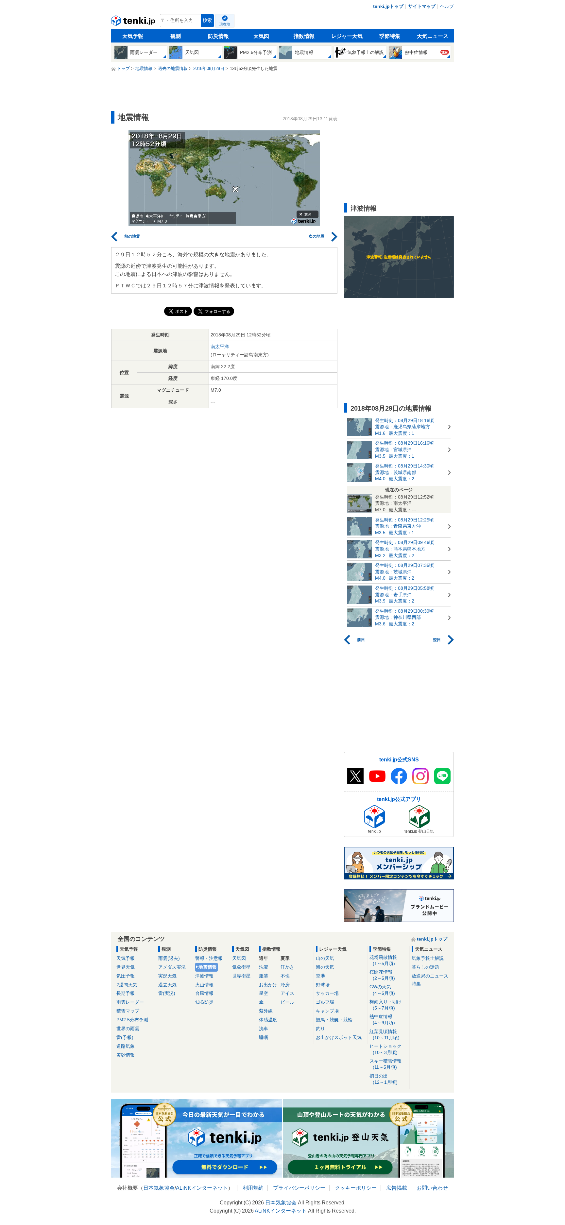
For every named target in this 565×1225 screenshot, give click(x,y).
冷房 (285, 984)
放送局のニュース (430, 975)
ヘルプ (447, 6)
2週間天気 (126, 984)
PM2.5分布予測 (132, 1019)
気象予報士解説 (428, 958)
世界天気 (125, 967)
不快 (285, 975)
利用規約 (253, 1188)
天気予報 (132, 36)
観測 (175, 36)
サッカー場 (327, 993)
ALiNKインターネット (202, 1188)
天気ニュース (432, 36)
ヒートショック (385, 1049)
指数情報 (304, 36)
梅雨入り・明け (385, 1005)
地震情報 (207, 967)
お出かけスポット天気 (339, 1037)
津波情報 (204, 975)
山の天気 (325, 958)
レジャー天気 (347, 36)
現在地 (224, 24)
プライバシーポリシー (299, 1188)
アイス (287, 993)
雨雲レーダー (130, 1002)
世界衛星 (241, 975)
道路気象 (125, 1046)
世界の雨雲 (127, 1028)
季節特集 (389, 36)
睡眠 (263, 1037)
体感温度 (268, 1019)
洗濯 (263, 967)
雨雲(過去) (169, 958)
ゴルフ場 (325, 1002)
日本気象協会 (159, 1188)
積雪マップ (127, 1010)
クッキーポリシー (356, 1188)
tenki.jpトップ (388, 6)
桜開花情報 (382, 975)
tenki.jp (134, 22)
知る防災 (204, 1002)
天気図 (261, 36)
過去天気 (167, 984)
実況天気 (167, 975)
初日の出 (383, 1079)
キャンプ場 (327, 1010)
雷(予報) (124, 1037)
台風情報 (204, 993)
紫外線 (266, 1010)
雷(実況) (166, 993)
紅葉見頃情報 (384, 1034)
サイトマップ (422, 6)
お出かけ (268, 984)
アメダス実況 (172, 967)
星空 (263, 993)
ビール (287, 1002)
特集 (416, 983)
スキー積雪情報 (385, 1064)
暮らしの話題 (425, 967)
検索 (207, 20)
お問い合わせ (432, 1188)
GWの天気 (382, 989)
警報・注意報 (209, 958)
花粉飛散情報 (383, 960)
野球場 (323, 984)
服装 (263, 975)
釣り (320, 1028)
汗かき (287, 967)
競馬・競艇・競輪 (334, 1019)
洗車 (263, 1028)
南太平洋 (220, 346)
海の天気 (325, 967)
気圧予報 (125, 975)
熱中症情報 (382, 1019)
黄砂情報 (125, 1055)
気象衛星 (241, 967)
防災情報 (218, 36)
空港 (320, 975)
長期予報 (125, 993)
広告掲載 (396, 1188)
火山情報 (204, 984)
